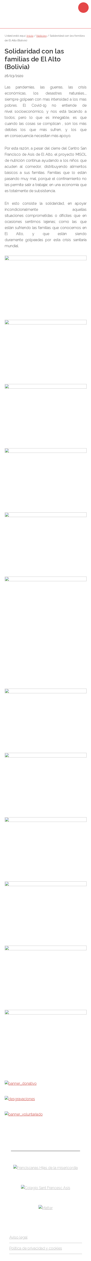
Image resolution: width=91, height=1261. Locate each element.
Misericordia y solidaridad (45, 13)
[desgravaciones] (20, 1099)
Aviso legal (18, 1237)
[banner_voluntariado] (24, 1114)
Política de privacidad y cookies (35, 1248)
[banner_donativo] (21, 1083)
